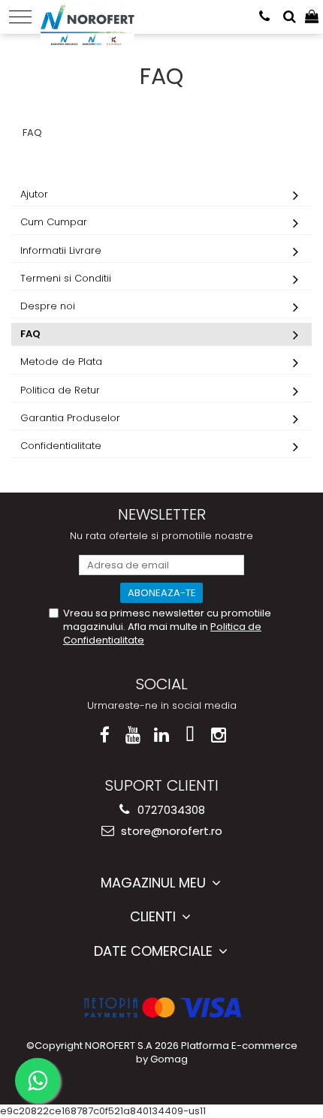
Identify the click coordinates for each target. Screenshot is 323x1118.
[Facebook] (105, 735)
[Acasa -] (87, 15)
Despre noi (47, 306)
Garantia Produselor (70, 418)
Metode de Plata (61, 361)
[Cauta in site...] (289, 17)
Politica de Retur (60, 390)
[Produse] (20, 17)
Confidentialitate (60, 445)
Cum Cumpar (53, 222)
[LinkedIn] (162, 735)
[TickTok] (190, 735)
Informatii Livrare (60, 250)
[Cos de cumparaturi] (311, 17)
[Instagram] (219, 735)
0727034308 (169, 810)
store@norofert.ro (170, 831)
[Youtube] (133, 735)
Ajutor (34, 194)
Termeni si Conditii (65, 278)
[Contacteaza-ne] (264, 17)
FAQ (30, 334)
